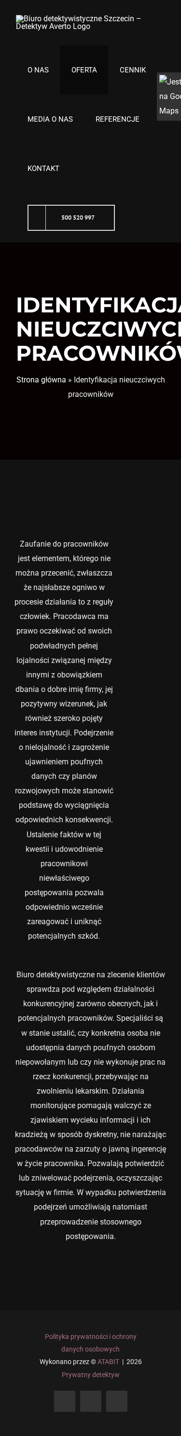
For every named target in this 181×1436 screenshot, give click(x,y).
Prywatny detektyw (91, 1375)
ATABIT (108, 1362)
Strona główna (41, 379)
